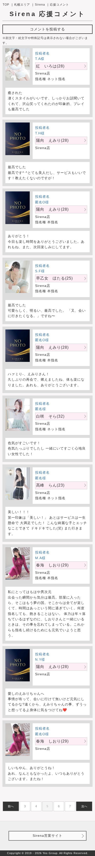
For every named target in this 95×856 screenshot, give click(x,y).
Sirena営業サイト (47, 835)
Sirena (40, 4)
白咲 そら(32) (50, 416)
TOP (6, 4)
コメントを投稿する (47, 29)
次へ (84, 806)
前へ (11, 806)
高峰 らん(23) (50, 485)
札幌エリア (22, 4)
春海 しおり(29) (52, 565)
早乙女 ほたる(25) (54, 278)
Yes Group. (50, 853)
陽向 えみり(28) (52, 140)
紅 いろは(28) (50, 66)
